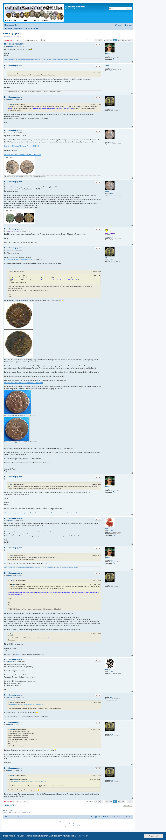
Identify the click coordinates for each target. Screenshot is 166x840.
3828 (111, 56)
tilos (106, 106)
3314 (111, 142)
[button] (95, 40)
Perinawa (107, 53)
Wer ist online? (8, 810)
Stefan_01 (107, 669)
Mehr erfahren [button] (82, 836)
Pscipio (12, 633)
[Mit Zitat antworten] (96, 44)
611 (111, 697)
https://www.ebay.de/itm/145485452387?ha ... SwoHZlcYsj (25, 704)
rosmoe (12, 73)
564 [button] (111, 40)
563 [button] (107, 40)
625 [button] (129, 40)
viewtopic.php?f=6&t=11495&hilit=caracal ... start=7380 (22, 154)
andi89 (107, 65)
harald (106, 528)
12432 (111, 237)
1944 (111, 68)
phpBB (62, 821)
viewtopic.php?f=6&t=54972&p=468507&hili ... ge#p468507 (23, 382)
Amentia (107, 140)
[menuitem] (16, 25)
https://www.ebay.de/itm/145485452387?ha (18, 259)
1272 (111, 671)
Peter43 (27, 812)
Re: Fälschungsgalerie (14, 44)
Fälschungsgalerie (12, 33)
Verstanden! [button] (153, 836)
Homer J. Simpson (15, 36)
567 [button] (123, 40)
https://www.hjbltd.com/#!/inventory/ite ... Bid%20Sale (22, 146)
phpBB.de (76, 823)
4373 (111, 109)
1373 (111, 530)
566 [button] (119, 40)
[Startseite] (34, 13)
